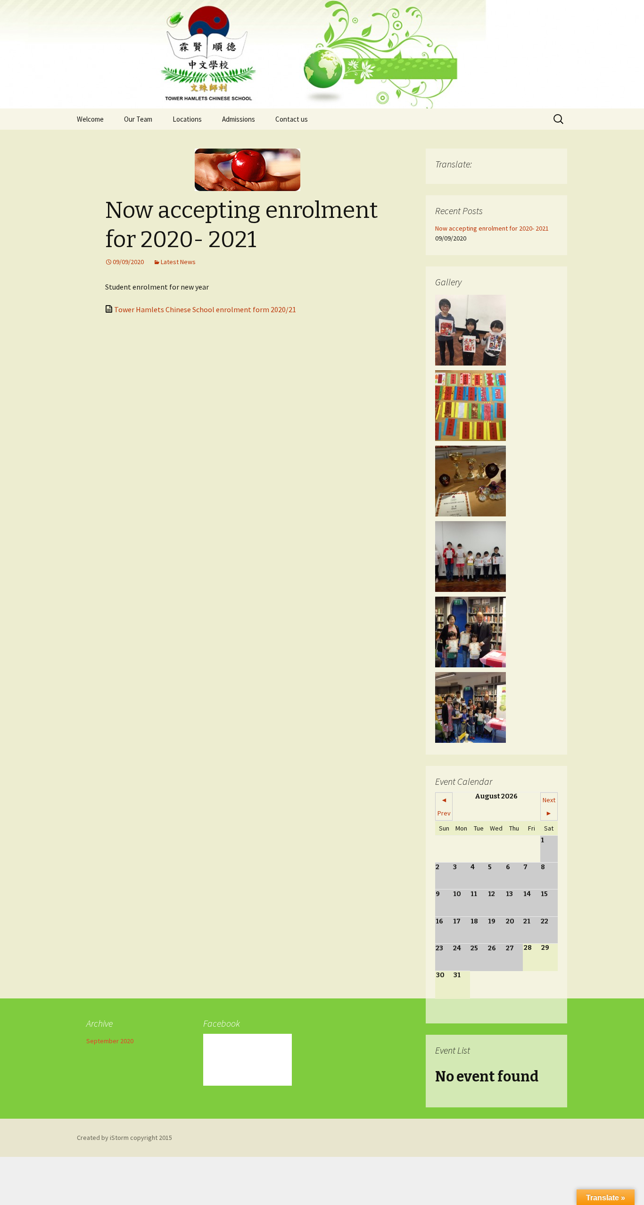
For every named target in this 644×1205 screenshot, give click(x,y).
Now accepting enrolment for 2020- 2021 (492, 228)
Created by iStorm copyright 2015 (124, 1137)
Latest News (178, 262)
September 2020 (109, 1041)
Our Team (138, 119)
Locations (187, 119)
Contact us (291, 119)
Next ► (549, 806)
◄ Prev (444, 806)
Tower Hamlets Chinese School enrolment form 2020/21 (205, 309)
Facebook (221, 1023)
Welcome (90, 119)
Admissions (238, 119)
